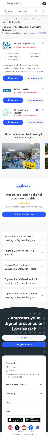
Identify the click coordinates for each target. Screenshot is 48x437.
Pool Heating (24, 19)
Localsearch (6, 19)
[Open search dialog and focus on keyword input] (4, 11)
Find (15, 19)
